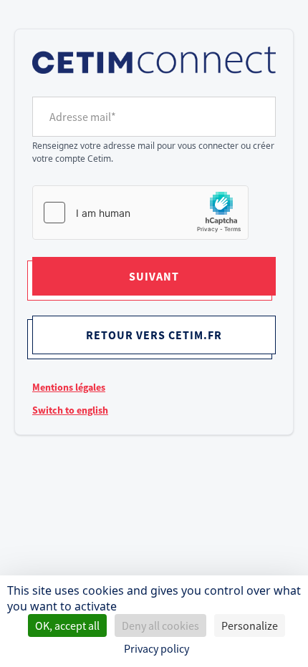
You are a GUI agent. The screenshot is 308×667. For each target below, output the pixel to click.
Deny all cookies (160, 625)
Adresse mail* (82, 116)
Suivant (154, 276)
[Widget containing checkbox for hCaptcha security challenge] (140, 212)
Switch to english (70, 410)
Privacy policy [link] (156, 648)
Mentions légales (68, 387)
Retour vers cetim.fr (154, 335)
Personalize (249, 625)
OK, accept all (67, 625)
